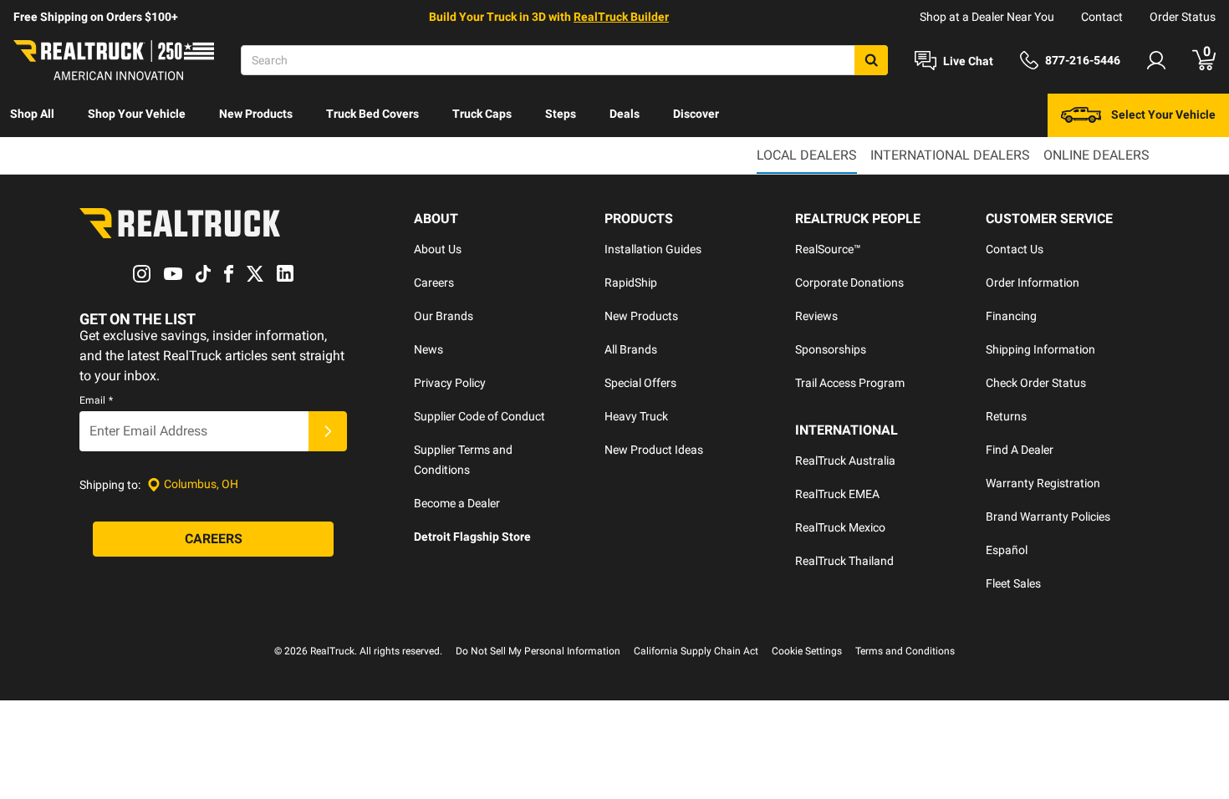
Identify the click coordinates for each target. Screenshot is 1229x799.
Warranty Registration (1043, 483)
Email (96, 400)
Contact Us (1014, 249)
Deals (624, 113)
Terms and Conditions (905, 651)
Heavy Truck (636, 416)
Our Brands (443, 316)
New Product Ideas (653, 449)
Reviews (816, 316)
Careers (434, 282)
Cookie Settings (807, 651)
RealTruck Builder (621, 16)
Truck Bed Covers (372, 113)
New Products (256, 113)
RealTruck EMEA (837, 494)
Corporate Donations (849, 282)
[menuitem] (32, 115)
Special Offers (640, 382)
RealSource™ (828, 249)
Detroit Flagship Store (472, 536)
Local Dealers (807, 155)
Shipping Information (1040, 349)
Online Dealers (1096, 155)
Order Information (1032, 282)
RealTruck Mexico (840, 527)
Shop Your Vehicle (137, 113)
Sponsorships (830, 349)
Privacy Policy (450, 382)
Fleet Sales (1013, 583)
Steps (560, 113)
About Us (438, 249)
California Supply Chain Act (696, 651)
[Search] (871, 60)
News (428, 349)
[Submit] (328, 431)
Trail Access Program (850, 382)
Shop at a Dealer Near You (987, 16)
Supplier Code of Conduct (479, 416)
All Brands (630, 349)
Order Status (1183, 16)
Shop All (32, 113)
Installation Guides (652, 249)
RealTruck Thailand (844, 560)
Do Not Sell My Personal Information (538, 651)
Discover (696, 113)
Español (1007, 550)
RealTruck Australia (845, 460)
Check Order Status (1036, 382)
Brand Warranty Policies (1048, 516)
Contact (1102, 16)
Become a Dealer (457, 503)
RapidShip (630, 282)
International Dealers (950, 155)
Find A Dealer (1019, 449)
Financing (1011, 316)
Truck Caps (482, 113)
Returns (1006, 416)
